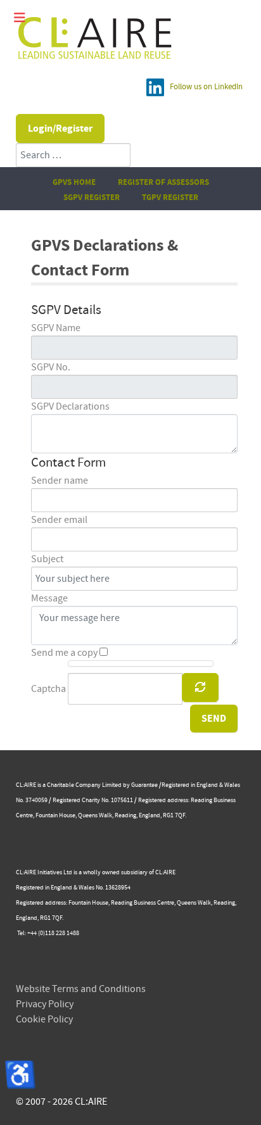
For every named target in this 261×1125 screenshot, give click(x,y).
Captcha (48, 688)
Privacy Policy (44, 1004)
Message (49, 598)
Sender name (59, 480)
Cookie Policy (44, 1019)
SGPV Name (55, 328)
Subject (47, 559)
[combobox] (73, 155)
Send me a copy (64, 652)
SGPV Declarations (70, 406)
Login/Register (60, 128)
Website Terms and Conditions (81, 989)
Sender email (59, 519)
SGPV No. (50, 367)
